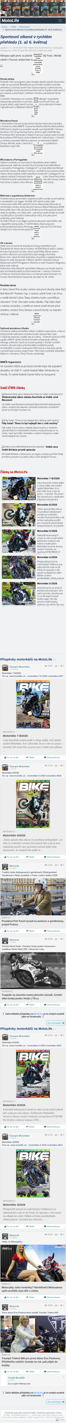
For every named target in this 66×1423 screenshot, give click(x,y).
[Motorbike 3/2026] (33, 593)
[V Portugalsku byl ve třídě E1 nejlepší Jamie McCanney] (33, 154)
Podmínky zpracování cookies (49, 1412)
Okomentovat (53, 757)
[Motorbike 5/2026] (33, 541)
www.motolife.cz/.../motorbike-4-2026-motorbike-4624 (37, 1145)
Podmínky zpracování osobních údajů (20, 1412)
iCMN (13, 27)
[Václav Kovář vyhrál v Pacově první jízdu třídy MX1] (33, 115)
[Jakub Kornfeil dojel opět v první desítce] (33, 238)
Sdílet (31, 757)
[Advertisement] (33, 631)
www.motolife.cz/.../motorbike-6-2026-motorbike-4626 (35, 775)
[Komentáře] (61, 666)
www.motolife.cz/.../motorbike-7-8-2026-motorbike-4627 (36, 676)
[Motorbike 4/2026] (33, 567)
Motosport (24, 27)
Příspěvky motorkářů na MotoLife (28, 659)
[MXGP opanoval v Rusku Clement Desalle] (33, 323)
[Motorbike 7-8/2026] (33, 488)
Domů (5, 27)
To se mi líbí (12, 757)
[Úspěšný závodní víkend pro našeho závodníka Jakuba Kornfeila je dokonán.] (33, 404)
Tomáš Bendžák (16, 1378)
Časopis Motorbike (19, 667)
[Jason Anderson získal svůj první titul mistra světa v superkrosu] (33, 190)
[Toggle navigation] (60, 20)
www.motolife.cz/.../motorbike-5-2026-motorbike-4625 (35, 1045)
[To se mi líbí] (56, 666)
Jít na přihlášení (55, 1023)
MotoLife (14, 866)
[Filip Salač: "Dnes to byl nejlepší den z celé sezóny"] (33, 430)
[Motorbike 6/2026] (33, 515)
